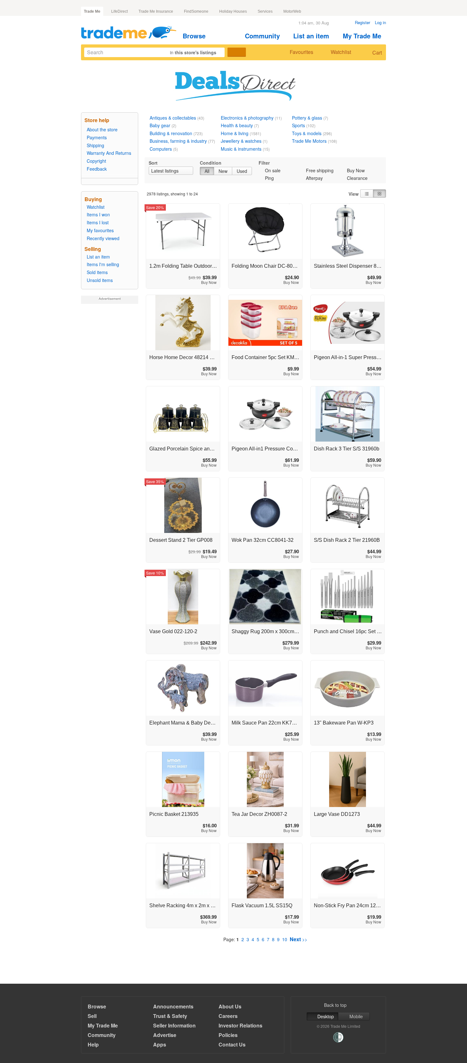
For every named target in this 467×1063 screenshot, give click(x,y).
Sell (92, 1016)
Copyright (96, 161)
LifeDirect (119, 11)
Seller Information (174, 1025)
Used (242, 171)
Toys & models (306, 133)
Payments (97, 137)
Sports (298, 125)
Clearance (357, 178)
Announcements (173, 1006)
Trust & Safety (170, 1016)
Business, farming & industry (178, 141)
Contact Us (232, 1044)
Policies (228, 1035)
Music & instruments (241, 149)
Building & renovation (171, 133)
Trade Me (92, 11)
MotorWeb (292, 11)
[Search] (236, 52)
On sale (273, 170)
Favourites (301, 52)
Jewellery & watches (241, 141)
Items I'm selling (103, 264)
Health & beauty (237, 125)
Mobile (356, 1016)
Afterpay (314, 178)
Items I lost (98, 222)
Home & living (234, 133)
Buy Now (356, 170)
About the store (102, 129)
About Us (230, 1006)
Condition (210, 163)
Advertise (164, 1035)
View (354, 194)
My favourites (100, 230)
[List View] (366, 193)
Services (265, 11)
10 (284, 939)
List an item (311, 35)
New (223, 171)
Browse (194, 35)
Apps (159, 1044)
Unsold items (100, 280)
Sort (153, 163)
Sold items (97, 272)
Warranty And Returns (109, 153)
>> (298, 939)
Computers (161, 149)
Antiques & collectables (173, 118)
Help (93, 1044)
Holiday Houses (233, 11)
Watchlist (341, 52)
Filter (264, 163)
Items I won (98, 214)
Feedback (97, 169)
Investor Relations (240, 1025)
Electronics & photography (247, 118)
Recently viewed (103, 238)
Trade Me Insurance (156, 11)
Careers (228, 1016)
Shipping (95, 145)
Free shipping (320, 170)
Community (262, 35)
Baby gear (160, 125)
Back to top (335, 1005)
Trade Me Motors (309, 141)
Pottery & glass (307, 118)
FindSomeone (196, 11)
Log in (380, 22)
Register (362, 22)
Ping (269, 178)
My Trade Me (362, 35)
